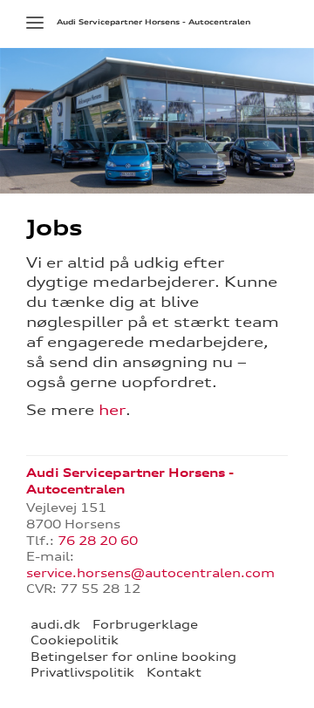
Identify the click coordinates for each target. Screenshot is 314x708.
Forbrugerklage (145, 624)
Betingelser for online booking (133, 657)
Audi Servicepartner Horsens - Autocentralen (153, 21)
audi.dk (55, 624)
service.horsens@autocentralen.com (150, 573)
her (112, 410)
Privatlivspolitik (82, 672)
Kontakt (174, 672)
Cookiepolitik (75, 640)
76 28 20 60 (98, 541)
